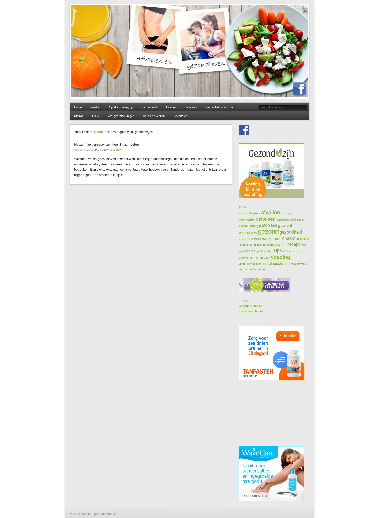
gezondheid (291, 232)
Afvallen (170, 107)
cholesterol (282, 219)
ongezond (259, 245)
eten (266, 225)
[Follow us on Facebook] (244, 130)
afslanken (254, 213)
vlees (267, 258)
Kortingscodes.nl (251, 311)
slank (241, 251)
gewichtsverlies (248, 232)
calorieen (265, 218)
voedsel (244, 269)
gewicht (285, 225)
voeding (280, 256)
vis (298, 251)
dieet (292, 219)
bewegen (287, 213)
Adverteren (180, 116)
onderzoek (245, 244)
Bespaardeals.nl (250, 305)
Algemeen (116, 149)
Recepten (190, 107)
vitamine (244, 258)
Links (95, 116)
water (253, 269)
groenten (256, 238)
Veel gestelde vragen (121, 116)
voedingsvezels (299, 263)
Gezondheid (149, 107)
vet (285, 250)
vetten (293, 251)
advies (243, 213)
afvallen (270, 212)
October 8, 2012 (83, 149)
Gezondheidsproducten (219, 107)
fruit (274, 225)
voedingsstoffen (276, 263)
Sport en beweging (121, 107)
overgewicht (276, 244)
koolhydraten (271, 238)
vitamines (256, 257)
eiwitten (244, 225)
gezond (268, 230)
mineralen (302, 239)
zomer (262, 269)
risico (303, 244)
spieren (250, 251)
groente (244, 238)
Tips (277, 250)
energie (255, 225)
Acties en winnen (154, 116)
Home (78, 107)
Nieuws (78, 116)
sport (259, 251)
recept (294, 244)
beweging (247, 219)
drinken (301, 219)
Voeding (95, 107)
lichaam (288, 238)
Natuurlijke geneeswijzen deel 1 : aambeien (106, 144)
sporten (267, 251)
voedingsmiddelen (250, 264)
